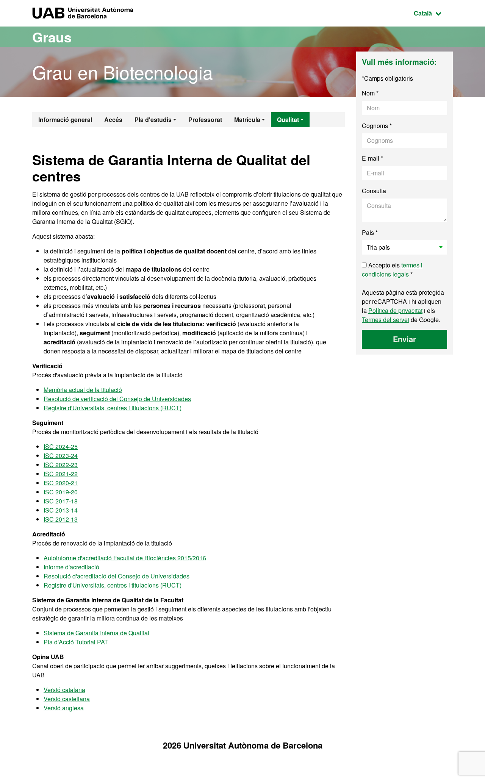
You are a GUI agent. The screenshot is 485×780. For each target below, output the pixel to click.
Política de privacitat (395, 310)
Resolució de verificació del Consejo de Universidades (117, 398)
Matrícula (247, 119)
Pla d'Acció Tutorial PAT (76, 642)
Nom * (370, 93)
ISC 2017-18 (61, 501)
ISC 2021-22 (61, 473)
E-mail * (372, 158)
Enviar (404, 338)
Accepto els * (392, 269)
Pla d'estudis (153, 119)
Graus (52, 37)
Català (433, 12)
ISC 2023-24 (61, 455)
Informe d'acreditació (71, 567)
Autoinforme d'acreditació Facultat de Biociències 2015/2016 (125, 557)
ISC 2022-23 (61, 464)
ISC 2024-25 (61, 446)
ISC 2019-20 (61, 492)
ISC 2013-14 (61, 510)
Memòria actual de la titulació (83, 389)
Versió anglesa (64, 707)
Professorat (205, 119)
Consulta (374, 190)
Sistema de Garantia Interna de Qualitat (96, 632)
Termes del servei (385, 319)
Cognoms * (377, 125)
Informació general (65, 119)
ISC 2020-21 (61, 482)
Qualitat (288, 119)
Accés (113, 119)
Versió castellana (67, 698)
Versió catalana (64, 689)
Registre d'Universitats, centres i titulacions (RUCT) (112, 407)
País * (370, 232)
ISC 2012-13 (61, 519)
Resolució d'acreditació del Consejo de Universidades (116, 576)
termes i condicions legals (392, 269)
